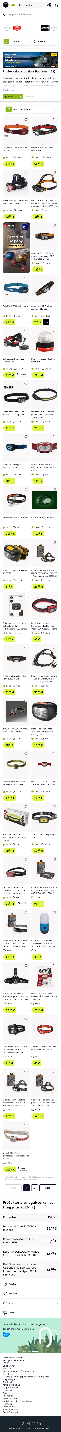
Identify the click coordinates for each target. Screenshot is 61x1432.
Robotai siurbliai (10, 1409)
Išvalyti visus (29, 97)
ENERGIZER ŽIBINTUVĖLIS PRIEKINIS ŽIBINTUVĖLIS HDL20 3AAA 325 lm (44, 996)
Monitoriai (7, 1404)
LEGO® (6, 1363)
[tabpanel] (30, 1335)
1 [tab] (24, 1351)
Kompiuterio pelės (11, 1384)
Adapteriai (8, 1395)
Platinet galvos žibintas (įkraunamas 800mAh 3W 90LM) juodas (42, 731)
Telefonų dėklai (10, 1398)
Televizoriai (8, 1368)
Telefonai (7, 1382)
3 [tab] (35, 1351)
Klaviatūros (8, 1374)
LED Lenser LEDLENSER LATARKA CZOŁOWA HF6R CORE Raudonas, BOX (14, 890)
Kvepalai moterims (11, 1387)
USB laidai (7, 1390)
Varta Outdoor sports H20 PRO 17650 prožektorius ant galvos (43, 467)
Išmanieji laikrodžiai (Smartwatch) (18, 1371)
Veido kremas (9, 1365)
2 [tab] (29, 1351)
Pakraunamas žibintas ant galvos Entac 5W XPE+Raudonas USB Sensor (15, 626)
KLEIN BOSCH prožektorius (43, 517)
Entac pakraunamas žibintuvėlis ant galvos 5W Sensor (14, 837)
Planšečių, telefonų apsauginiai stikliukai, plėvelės (26, 1376)
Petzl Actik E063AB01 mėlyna (15, 306)
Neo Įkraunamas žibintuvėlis (15, 517)
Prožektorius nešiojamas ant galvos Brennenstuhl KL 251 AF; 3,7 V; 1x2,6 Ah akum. (44, 679)
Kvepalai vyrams (10, 1379)
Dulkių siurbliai (9, 1406)
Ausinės (6, 1393)
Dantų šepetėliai (10, 1412)
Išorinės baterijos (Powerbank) (17, 1401)
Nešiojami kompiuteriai (13, 1360)
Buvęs (13, 1187)
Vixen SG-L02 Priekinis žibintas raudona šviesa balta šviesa (16, 1156)
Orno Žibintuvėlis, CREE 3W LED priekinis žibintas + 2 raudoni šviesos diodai (15, 1049)
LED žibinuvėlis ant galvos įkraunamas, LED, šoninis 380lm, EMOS (42, 414)
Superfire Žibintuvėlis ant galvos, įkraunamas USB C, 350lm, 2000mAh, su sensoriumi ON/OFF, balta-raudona (42, 259)
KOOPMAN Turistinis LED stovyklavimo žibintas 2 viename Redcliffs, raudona (43, 943)
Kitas (47, 1187)
